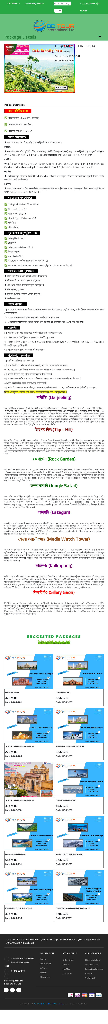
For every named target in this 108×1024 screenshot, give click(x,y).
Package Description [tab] (14, 104)
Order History (68, 960)
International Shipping (94, 969)
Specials (43, 973)
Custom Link (90, 978)
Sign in (83, 11)
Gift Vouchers (45, 964)
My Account (45, 977)
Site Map (66, 969)
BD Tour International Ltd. (49, 1004)
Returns (66, 965)
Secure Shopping (91, 965)
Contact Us (67, 974)
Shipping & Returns (92, 960)
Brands (43, 959)
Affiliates (43, 968)
